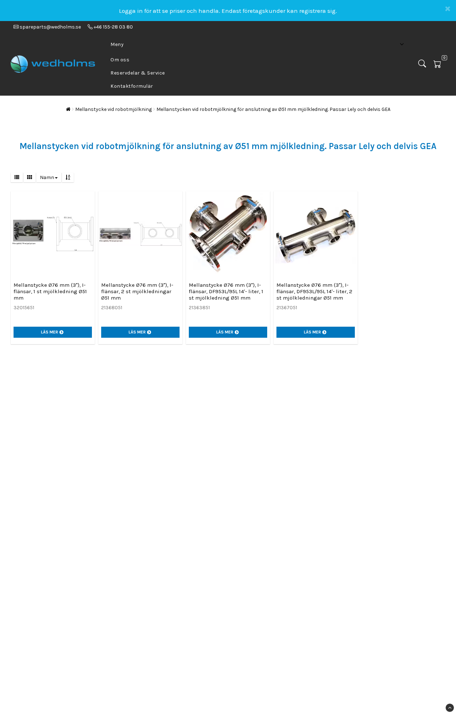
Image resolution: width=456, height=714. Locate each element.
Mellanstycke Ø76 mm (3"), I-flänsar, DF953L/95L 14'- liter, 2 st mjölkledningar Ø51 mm (314, 291)
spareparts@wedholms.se (50, 27)
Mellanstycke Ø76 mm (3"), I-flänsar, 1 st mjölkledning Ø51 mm (50, 291)
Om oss (119, 60)
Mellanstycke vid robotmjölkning (113, 109)
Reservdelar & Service (137, 73)
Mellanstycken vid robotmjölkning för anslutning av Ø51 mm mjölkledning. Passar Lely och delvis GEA (273, 109)
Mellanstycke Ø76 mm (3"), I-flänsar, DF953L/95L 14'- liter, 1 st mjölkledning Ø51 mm (226, 291)
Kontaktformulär (131, 86)
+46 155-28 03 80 (113, 27)
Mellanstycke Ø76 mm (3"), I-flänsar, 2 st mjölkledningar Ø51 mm (137, 291)
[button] (439, 64)
